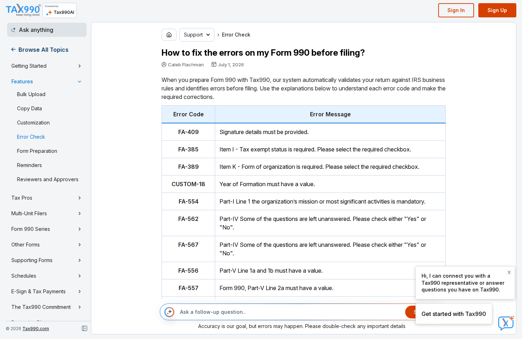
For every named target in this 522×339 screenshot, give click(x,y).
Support (193, 35)
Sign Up (497, 10)
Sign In (456, 10)
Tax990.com (35, 328)
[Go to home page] (169, 35)
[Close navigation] (84, 328)
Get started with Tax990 (454, 313)
